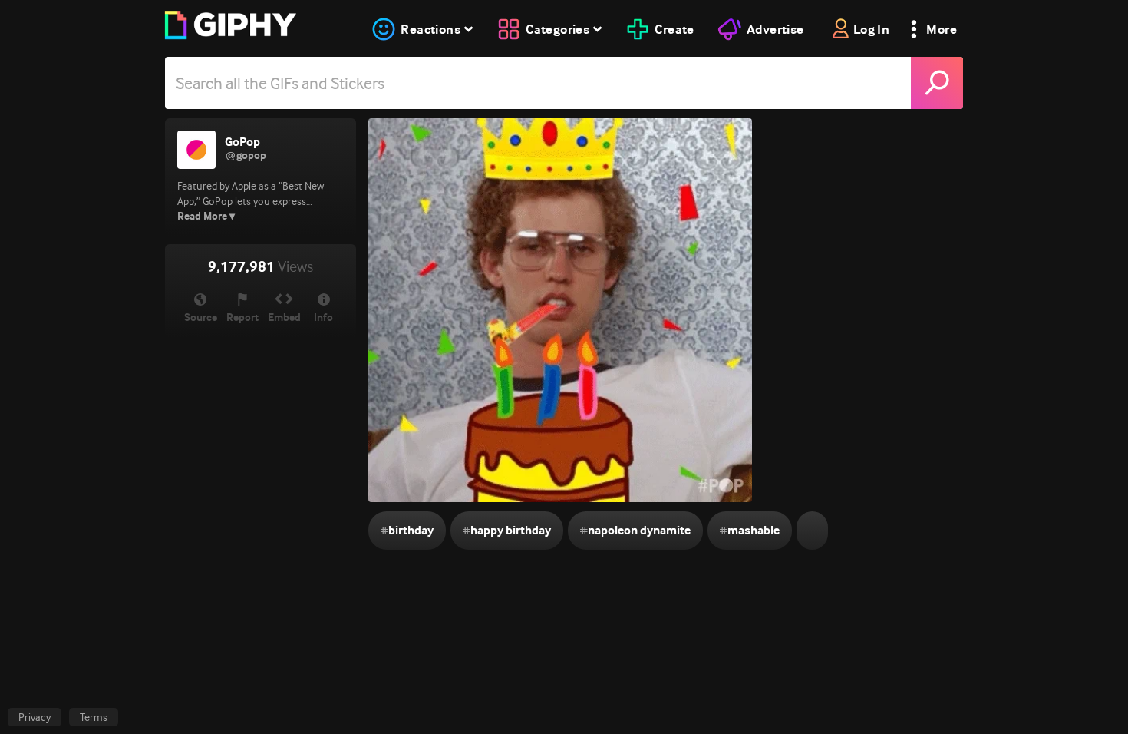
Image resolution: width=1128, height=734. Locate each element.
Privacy (34, 717)
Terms (93, 717)
